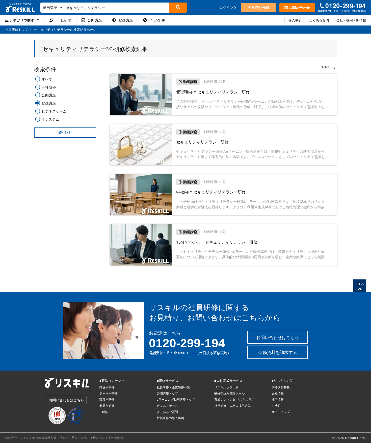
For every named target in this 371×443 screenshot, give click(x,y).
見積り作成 (260, 7)
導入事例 (295, 20)
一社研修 (62, 19)
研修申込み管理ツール (229, 393)
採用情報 (278, 399)
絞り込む (65, 133)
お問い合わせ (299, 7)
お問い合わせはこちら (277, 337)
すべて (47, 79)
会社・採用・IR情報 (351, 20)
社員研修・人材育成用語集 (232, 405)
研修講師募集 (281, 387)
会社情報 (278, 393)
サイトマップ (281, 411)
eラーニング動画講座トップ (176, 399)
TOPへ (360, 283)
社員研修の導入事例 (170, 417)
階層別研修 (107, 387)
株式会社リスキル (17, 437)
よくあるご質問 (167, 411)
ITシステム (50, 119)
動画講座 (124, 19)
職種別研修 (107, 399)
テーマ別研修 (108, 393)
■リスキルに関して (286, 380)
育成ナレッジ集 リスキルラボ (234, 399)
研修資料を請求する (277, 352)
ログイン (226, 7)
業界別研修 (107, 405)
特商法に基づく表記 (73, 437)
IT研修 (103, 411)
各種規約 (117, 437)
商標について (99, 437)
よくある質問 (319, 20)
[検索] (178, 8)
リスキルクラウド (226, 387)
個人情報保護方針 (44, 437)
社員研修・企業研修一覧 (173, 387)
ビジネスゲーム (54, 111)
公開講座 (93, 19)
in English (156, 19)
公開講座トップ (167, 393)
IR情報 (276, 405)
